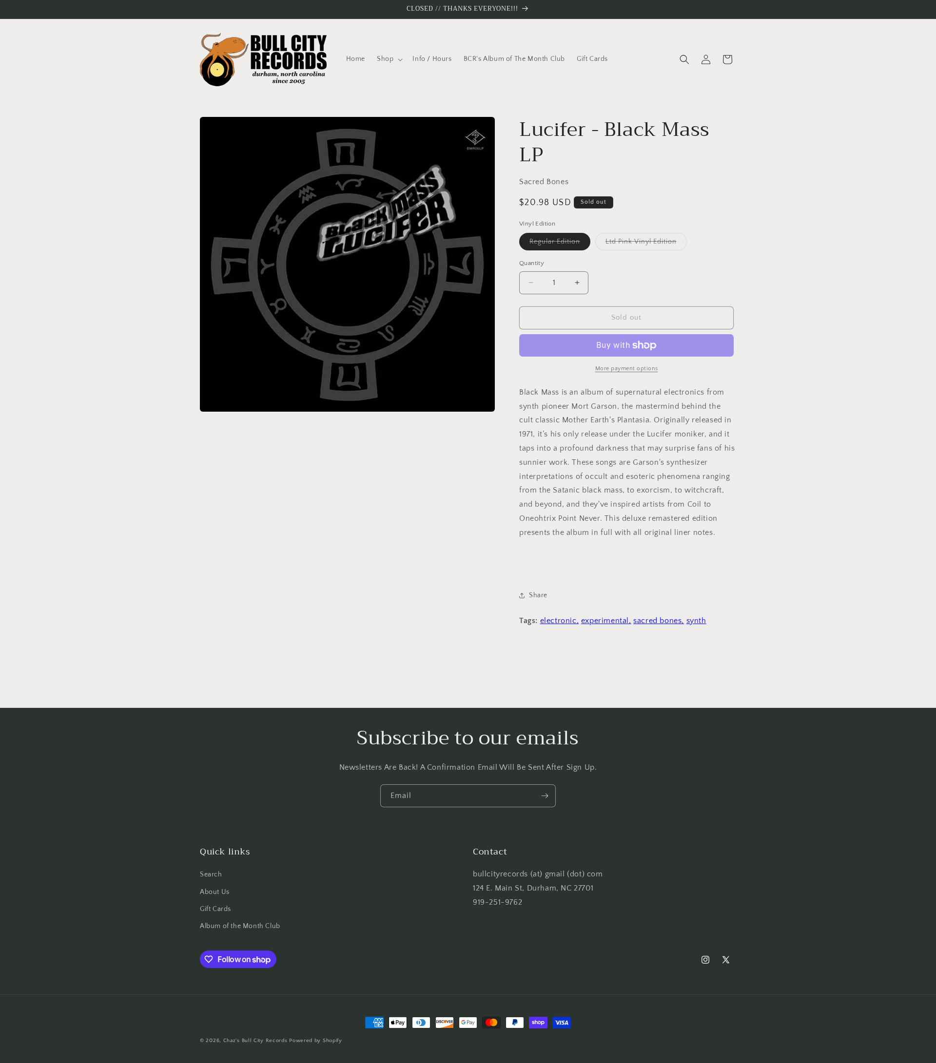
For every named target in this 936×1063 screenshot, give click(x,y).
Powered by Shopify (315, 1041)
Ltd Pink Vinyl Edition (646, 243)
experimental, (606, 620)
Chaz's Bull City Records (255, 1041)
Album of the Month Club (240, 926)
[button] (389, 59)
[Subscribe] (544, 795)
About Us (215, 892)
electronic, (559, 620)
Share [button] (538, 595)
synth (696, 620)
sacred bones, (658, 620)
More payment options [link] (626, 368)
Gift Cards (215, 909)
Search (211, 874)
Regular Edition (559, 243)
